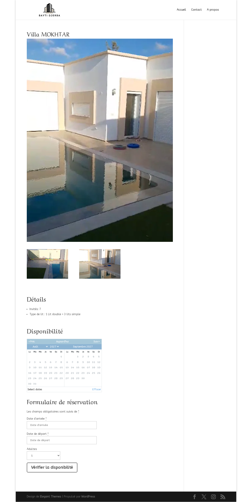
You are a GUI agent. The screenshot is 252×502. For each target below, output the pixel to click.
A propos (213, 9)
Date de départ (38, 434)
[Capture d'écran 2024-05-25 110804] (47, 263)
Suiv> (97, 341)
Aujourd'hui (62, 341)
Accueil (181, 9)
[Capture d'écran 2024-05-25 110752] (99, 263)
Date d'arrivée (37, 418)
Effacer (96, 389)
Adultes (32, 449)
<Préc (32, 341)
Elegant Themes (50, 496)
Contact (196, 9)
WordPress (88, 496)
